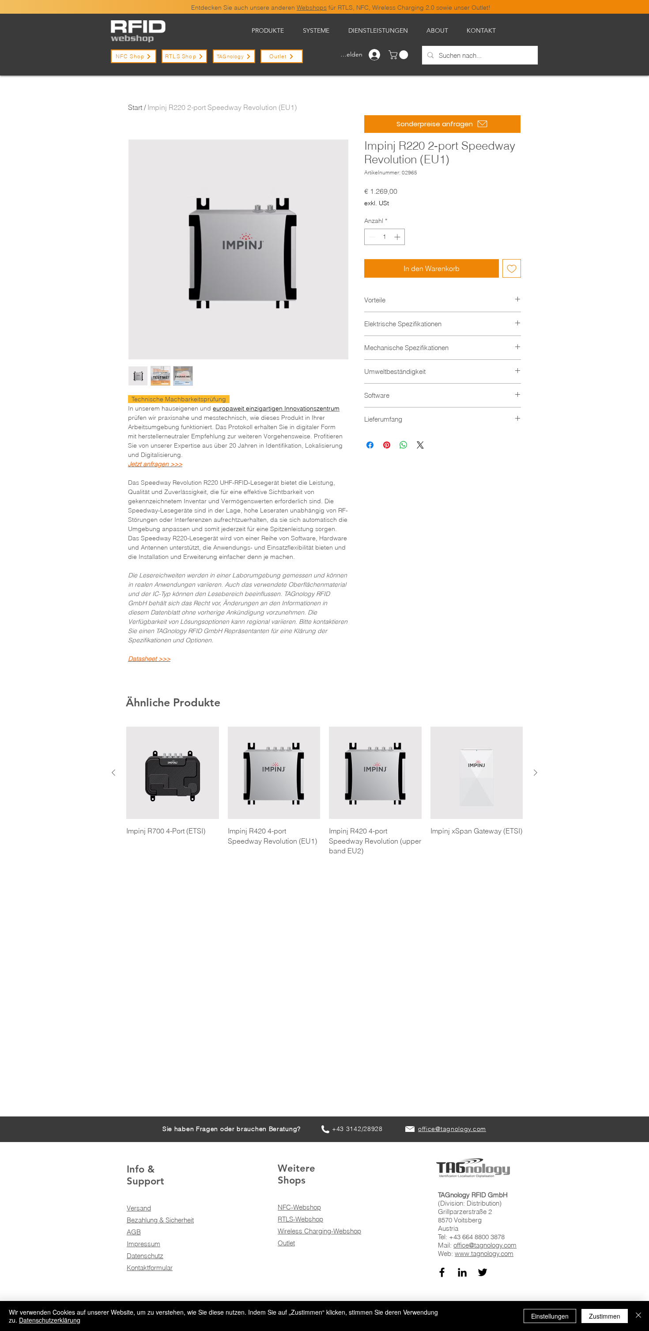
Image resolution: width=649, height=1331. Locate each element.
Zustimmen (604, 1316)
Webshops (312, 7)
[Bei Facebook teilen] (370, 445)
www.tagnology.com (484, 1253)
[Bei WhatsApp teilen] (403, 445)
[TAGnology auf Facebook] (442, 1272)
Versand (139, 1208)
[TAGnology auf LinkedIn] (462, 1272)
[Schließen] (638, 1316)
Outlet (286, 1243)
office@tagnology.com (485, 1245)
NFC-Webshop (299, 1207)
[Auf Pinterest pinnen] (386, 445)
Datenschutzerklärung (49, 1320)
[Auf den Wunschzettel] (511, 268)
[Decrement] (371, 237)
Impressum (143, 1244)
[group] (324, 791)
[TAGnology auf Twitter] (482, 1272)
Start (135, 107)
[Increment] (398, 237)
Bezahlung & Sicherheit (160, 1220)
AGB (134, 1232)
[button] (399, 54)
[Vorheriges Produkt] (113, 772)
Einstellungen (550, 1316)
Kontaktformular (150, 1267)
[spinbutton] (384, 237)
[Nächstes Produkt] (535, 772)
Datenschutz (145, 1256)
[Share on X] (420, 445)
